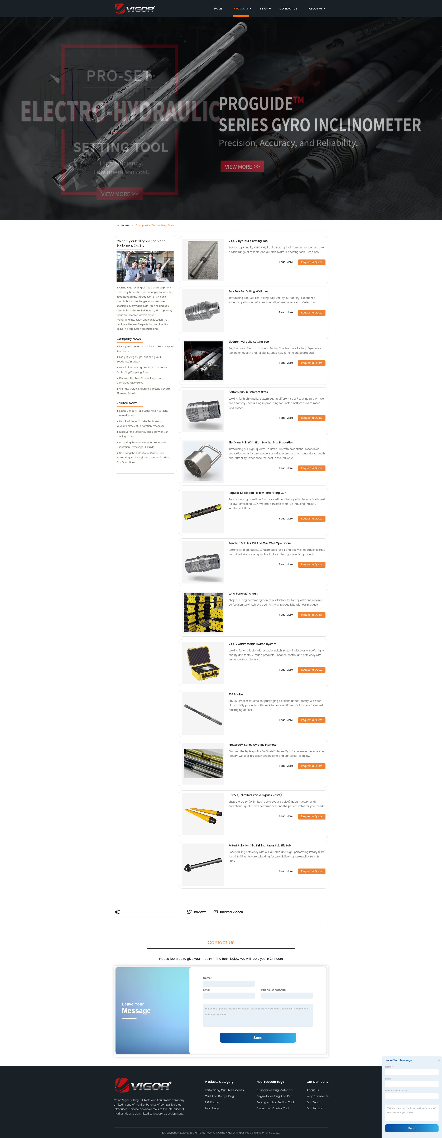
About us (316, 8)
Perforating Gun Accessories (224, 1090)
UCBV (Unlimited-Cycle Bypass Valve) (255, 795)
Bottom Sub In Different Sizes (248, 392)
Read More (286, 262)
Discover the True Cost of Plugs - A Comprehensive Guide (139, 380)
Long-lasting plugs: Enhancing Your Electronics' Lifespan (139, 359)
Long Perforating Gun (243, 593)
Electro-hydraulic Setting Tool (249, 342)
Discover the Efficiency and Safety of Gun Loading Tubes (143, 434)
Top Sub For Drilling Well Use (248, 291)
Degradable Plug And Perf (274, 1096)
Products (241, 8)
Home (218, 8)
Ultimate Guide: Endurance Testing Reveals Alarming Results (143, 391)
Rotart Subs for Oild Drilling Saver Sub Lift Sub (260, 845)
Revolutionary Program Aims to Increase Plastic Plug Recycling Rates (142, 370)
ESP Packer (236, 694)
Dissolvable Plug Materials (274, 1090)
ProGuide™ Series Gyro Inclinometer (253, 745)
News (264, 8)
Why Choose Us (317, 1096)
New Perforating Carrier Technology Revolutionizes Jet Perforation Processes (140, 423)
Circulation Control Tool (273, 1108)
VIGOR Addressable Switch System (252, 644)
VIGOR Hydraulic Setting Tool (248, 241)
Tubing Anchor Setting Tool (275, 1102)
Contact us (288, 8)
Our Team (313, 1102)
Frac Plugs (212, 1108)
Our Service (315, 1108)
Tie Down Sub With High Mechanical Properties (261, 442)
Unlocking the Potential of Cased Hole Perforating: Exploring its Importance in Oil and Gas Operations (144, 457)
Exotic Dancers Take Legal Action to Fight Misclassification (142, 413)
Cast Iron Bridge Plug (219, 1096)
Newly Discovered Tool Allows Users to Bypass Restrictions (145, 349)
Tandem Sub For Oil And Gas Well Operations (260, 543)
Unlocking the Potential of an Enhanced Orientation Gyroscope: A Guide (141, 445)
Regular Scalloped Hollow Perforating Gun (257, 493)
